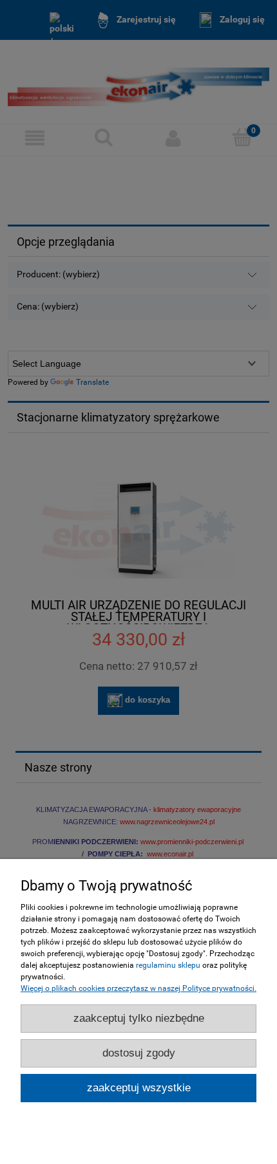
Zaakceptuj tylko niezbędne (138, 1018)
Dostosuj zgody (138, 1053)
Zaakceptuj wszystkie (139, 1088)
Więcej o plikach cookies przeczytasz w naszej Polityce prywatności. (138, 988)
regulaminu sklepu (168, 965)
